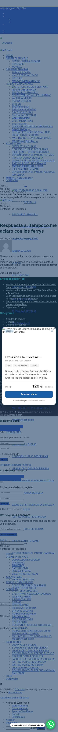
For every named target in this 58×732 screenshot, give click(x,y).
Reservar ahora (29, 394)
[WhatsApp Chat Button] (50, 724)
